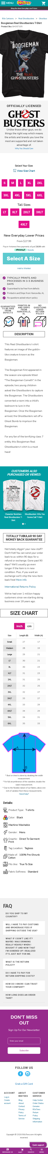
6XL (39, 195)
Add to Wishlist (24, 268)
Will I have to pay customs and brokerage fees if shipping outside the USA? (22, 927)
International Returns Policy (20, 586)
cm (29, 626)
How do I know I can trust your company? (22, 985)
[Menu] (3, 4)
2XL (39, 183)
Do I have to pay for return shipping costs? (20, 974)
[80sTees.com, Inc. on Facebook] (20, 1074)
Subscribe (24, 1050)
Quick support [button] (38, 1145)
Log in (6, 1097)
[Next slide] (43, 502)
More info (21, 580)
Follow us (24, 1068)
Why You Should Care (24, 148)
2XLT (26, 212)
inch (20, 626)
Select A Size (23, 258)
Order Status (38, 1103)
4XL (17, 195)
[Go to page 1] (23, 524)
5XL (28, 195)
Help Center (38, 1100)
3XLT (39, 212)
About (21, 1103)
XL (29, 183)
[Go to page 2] (25, 524)
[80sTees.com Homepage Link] (24, 4)
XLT (14, 212)
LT (4, 212)
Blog (20, 1100)
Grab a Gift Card (24, 1084)
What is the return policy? (17, 963)
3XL (6, 195)
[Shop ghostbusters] (24, 126)
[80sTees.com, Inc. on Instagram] (28, 1074)
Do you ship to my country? (17, 915)
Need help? (24, 794)
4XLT (23, 224)
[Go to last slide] (5, 502)
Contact (21, 1106)
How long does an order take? (20, 996)
